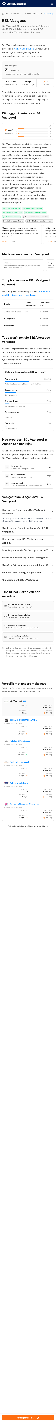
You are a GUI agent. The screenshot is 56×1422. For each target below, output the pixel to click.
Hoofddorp (30, 295)
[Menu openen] (52, 4)
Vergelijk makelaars (26, 1417)
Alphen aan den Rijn (24, 48)
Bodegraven (17, 295)
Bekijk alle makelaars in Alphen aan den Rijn (26, 826)
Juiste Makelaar (30, 656)
